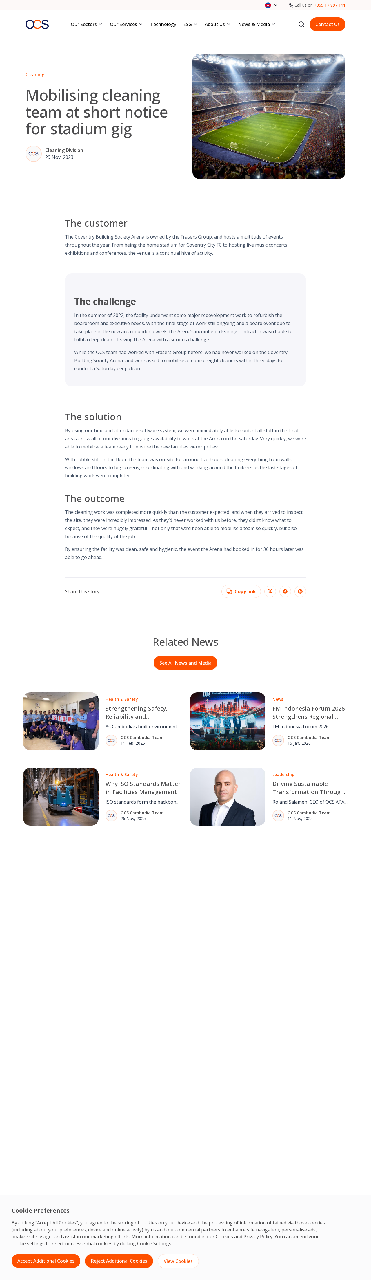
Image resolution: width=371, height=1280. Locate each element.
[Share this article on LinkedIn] (300, 591)
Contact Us (327, 24)
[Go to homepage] (37, 24)
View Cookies (178, 1261)
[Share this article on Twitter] (270, 591)
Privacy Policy (257, 1236)
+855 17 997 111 (329, 5)
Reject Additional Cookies (119, 1261)
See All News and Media (185, 663)
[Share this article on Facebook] (285, 591)
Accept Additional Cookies (45, 1261)
